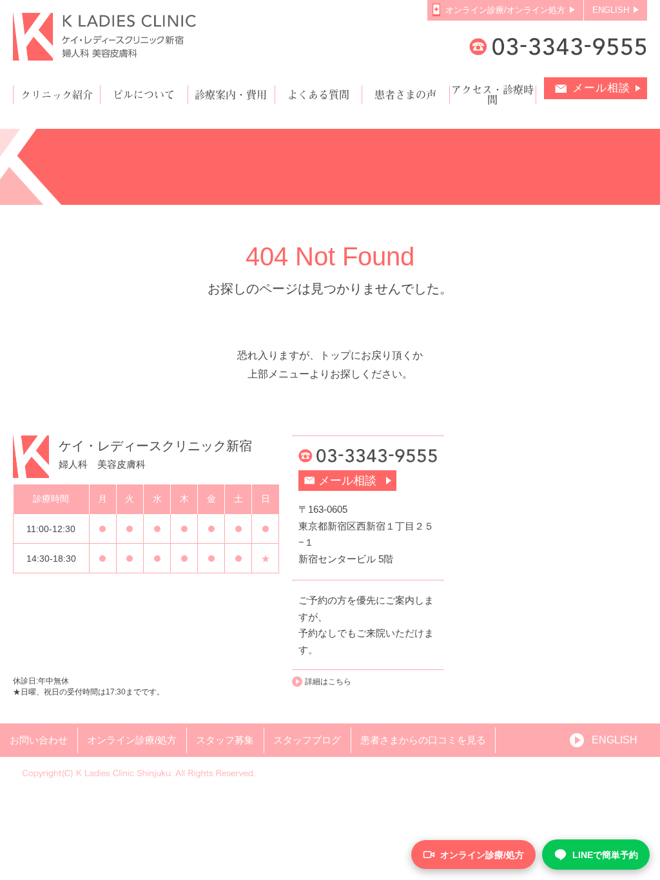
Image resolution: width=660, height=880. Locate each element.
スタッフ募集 (225, 739)
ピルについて (144, 94)
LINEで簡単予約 (605, 855)
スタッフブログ (307, 739)
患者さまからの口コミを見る (423, 739)
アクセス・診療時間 (492, 94)
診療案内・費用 (231, 94)
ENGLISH (610, 10)
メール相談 (601, 88)
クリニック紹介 (57, 94)
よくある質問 (318, 94)
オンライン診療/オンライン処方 (505, 10)
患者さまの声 (405, 94)
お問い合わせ (39, 739)
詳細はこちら (328, 681)
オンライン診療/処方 (132, 739)
